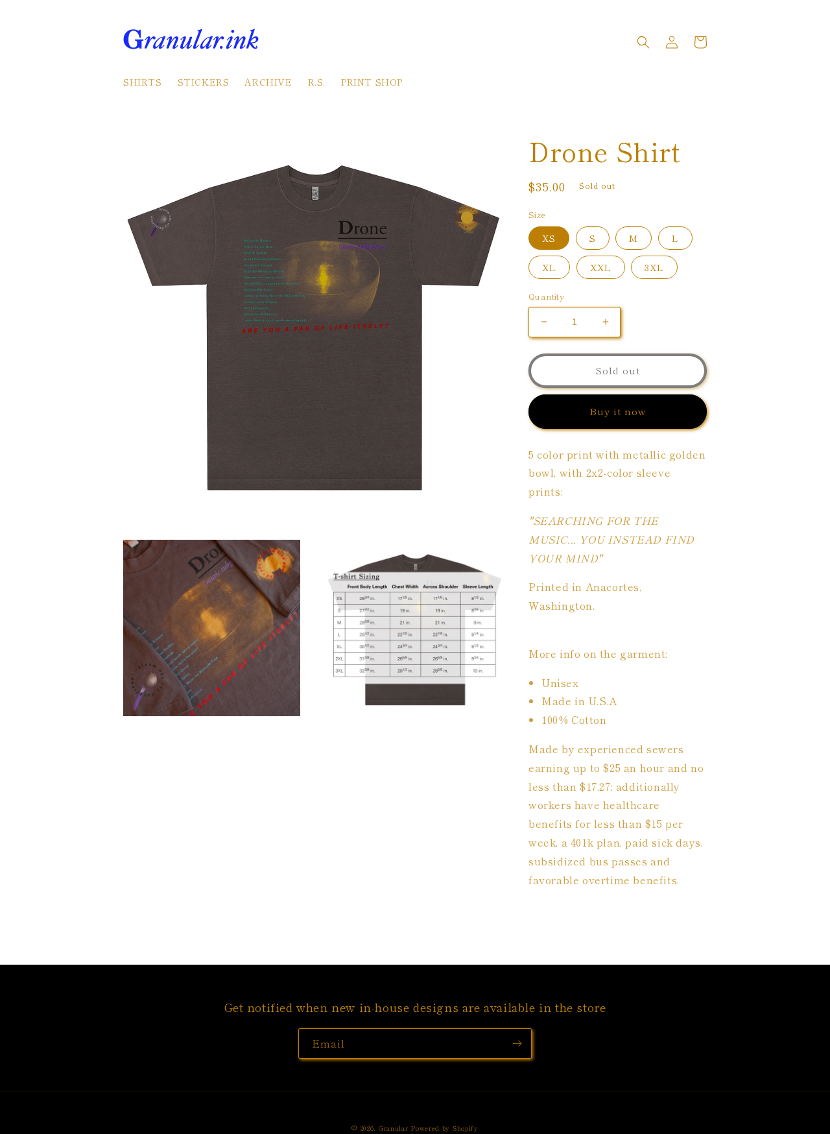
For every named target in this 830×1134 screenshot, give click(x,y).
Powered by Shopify (444, 1128)
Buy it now (617, 411)
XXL (600, 267)
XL (549, 267)
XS (549, 238)
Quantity (546, 296)
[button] (643, 42)
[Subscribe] (517, 1043)
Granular (394, 1128)
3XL (654, 267)
